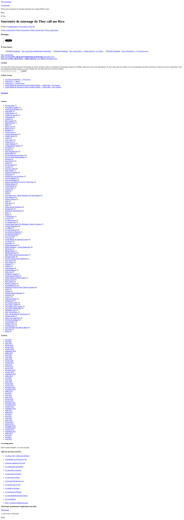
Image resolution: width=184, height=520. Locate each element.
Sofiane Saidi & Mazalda (13, 293)
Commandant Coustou (12, 146)
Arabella (8, 119)
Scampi (7, 291)
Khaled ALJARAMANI (13, 211)
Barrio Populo (10, 123)
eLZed (7, 163)
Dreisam (8, 159)
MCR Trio (8, 249)
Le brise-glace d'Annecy (13, 474)
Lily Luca (8, 237)
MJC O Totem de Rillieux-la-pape (16, 503)
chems (7, 138)
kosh (6, 213)
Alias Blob (8, 111)
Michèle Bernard (10, 253)
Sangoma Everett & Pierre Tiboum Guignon (20, 287)
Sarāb (7, 289)
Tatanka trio (9, 301)
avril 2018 (8, 357)
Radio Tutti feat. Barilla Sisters (15, 278)
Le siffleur (8, 228)
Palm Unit (8, 272)
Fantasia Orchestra (11, 172)
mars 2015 (8, 397)
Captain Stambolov (11, 134)
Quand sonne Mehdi (12, 276)
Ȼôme (7, 331)
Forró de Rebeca (10, 178)
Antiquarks (9, 117)
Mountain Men (10, 257)
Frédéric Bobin (10, 184)
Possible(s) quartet (11, 274)
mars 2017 (8, 364)
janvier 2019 (9, 347)
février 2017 (9, 366)
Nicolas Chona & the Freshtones (16, 259)
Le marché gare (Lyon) (13, 485)
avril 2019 (8, 343)
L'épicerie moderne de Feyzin (15, 463)
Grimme (8, 190)
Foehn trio (8, 174)
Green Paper (9, 188)
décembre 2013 (10, 426)
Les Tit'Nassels (10, 236)
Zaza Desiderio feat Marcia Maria (16, 327)
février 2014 (9, 422)
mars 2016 (8, 382)
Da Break (8, 148)
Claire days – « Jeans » (13, 81)
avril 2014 (8, 418)
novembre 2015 (10, 389)
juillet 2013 (9, 433)
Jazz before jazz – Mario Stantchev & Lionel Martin (22, 195)
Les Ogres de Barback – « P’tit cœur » (18, 79)
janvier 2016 (9, 385)
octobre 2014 (9, 407)
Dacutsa (8, 149)
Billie (7, 125)
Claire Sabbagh (10, 144)
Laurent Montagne (11, 226)
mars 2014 (8, 420)
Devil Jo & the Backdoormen (15, 157)
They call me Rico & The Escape (16, 314)
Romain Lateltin (10, 283)
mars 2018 (8, 359)
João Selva (8, 203)
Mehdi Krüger (10, 251)
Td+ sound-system (11, 303)
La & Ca (8, 218)
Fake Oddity (9, 170)
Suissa (7, 297)
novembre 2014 (10, 405)
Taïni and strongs (11, 299)
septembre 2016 (10, 374)
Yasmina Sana (10, 326)
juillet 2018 (9, 353)
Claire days (9, 142)
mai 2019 (8, 341)
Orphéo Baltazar (10, 270)
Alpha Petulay (10, 113)
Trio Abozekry (10, 322)
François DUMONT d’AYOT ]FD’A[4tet (19, 182)
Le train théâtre (16, 496)
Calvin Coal (9, 132)
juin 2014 (8, 414)
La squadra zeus (10, 222)
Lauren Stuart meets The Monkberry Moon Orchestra (23, 224)
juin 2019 (8, 340)
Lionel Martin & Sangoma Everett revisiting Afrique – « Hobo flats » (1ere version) (33, 87)
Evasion (8, 167)
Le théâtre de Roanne (12, 488)
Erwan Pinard (9, 165)
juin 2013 (8, 435)
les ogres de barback (12, 234)
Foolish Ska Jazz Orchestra (14, 176)
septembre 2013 (10, 431)
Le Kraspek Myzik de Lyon (14, 481)
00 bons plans (9, 105)
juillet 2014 (9, 412)
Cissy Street (9, 140)
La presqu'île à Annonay (13, 470)
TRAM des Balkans (12, 320)
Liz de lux (8, 241)
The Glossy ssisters (11, 304)
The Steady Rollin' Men (13, 308)
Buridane (8, 130)
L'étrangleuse (9, 216)
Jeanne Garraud (10, 199)
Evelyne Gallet (10, 169)
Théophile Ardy (10, 310)
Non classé (8, 260)
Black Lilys (9, 126)
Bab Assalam (9, 121)
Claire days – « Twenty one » (15, 83)
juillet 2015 (9, 391)
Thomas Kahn (10, 316)
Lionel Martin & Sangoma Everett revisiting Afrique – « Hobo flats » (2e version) (32, 85)
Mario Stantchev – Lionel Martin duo (17, 247)
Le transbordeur (10, 499)
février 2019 (9, 345)
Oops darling (9, 268)
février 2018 (9, 361)
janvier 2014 (9, 424)
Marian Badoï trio (11, 245)
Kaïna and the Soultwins (13, 207)
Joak (6, 201)
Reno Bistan (9, 281)
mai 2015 (8, 393)
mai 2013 (8, 437)
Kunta (7, 215)
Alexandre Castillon (12, 107)
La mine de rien (10, 220)
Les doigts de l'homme (12, 232)
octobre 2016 (9, 372)
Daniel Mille (9, 153)
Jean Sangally (9, 197)
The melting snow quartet (13, 306)
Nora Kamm (9, 262)
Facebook (4, 93)
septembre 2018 (10, 351)
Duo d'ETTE (9, 161)
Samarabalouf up (11, 285)
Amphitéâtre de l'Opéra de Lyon (16, 459)
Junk (6, 205)
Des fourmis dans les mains (14, 155)
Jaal (6, 193)
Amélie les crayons (11, 115)
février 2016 (9, 384)
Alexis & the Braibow (12, 109)
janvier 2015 (9, 401)
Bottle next (8, 128)
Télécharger (5, 510)
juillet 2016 (9, 376)
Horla (7, 192)
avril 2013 (8, 439)
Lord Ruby (9, 243)
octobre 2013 (9, 429)
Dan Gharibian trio (11, 151)
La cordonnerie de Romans (14, 467)
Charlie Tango (10, 136)
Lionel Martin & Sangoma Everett (16, 239)
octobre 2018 (9, 349)
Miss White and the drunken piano (16, 255)
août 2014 (8, 410)
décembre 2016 (10, 370)
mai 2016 (8, 378)
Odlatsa (7, 266)
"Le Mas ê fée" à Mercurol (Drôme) (17, 456)
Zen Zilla (8, 329)
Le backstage (5, 5)
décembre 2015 (10, 387)
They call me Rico (7, 55)
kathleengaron (13, 27)
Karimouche (9, 209)
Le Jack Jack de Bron (12, 477)
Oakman (8, 264)
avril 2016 (8, 380)
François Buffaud (11, 180)
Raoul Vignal (9, 280)
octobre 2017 (9, 363)
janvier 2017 (9, 368)
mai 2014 (8, 416)
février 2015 (9, 399)
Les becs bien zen (11, 230)
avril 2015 (8, 395)
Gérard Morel (9, 186)
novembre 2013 (10, 428)
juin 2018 (8, 355)
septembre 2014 (10, 408)
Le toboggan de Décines (13, 492)
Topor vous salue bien (12, 318)
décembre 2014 (10, 403)
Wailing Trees (9, 324)
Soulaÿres (8, 295)
